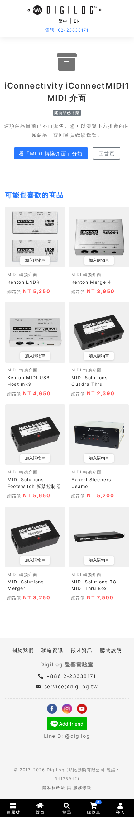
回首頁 (106, 153)
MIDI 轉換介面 (22, 274)
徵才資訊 (82, 650)
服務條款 (82, 787)
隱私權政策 (53, 787)
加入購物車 (35, 260)
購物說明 (111, 650)
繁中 (63, 21)
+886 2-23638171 (70, 676)
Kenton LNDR (23, 282)
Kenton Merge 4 (91, 282)
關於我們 (23, 650)
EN (77, 21)
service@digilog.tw (71, 686)
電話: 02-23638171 (67, 30)
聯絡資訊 (52, 650)
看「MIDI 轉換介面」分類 (51, 153)
